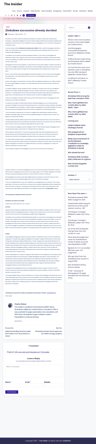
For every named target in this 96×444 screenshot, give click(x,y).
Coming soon (73, 121)
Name (8, 382)
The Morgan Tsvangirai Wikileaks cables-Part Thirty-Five (79, 214)
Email (28, 382)
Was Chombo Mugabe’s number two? (77, 164)
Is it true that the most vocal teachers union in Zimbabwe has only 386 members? (79, 69)
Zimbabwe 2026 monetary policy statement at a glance (79, 158)
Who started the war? (76, 152)
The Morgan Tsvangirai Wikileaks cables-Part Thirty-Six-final (79, 222)
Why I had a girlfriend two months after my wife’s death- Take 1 (78, 105)
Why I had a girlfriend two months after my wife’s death (78, 114)
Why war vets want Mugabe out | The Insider (32, 352)
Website (47, 382)
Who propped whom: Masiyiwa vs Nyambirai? (77, 133)
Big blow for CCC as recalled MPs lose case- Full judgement (79, 250)
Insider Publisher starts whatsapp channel (76, 126)
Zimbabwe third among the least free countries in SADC (78, 97)
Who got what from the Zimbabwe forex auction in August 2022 (78, 258)
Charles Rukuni (20, 304)
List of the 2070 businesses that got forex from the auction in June (78, 231)
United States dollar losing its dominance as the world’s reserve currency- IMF (79, 205)
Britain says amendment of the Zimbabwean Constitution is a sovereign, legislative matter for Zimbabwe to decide (78, 143)
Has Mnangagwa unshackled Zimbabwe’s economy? (77, 50)
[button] (31, 15)
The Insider (13, 4)
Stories (7, 26)
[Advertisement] (15, 159)
